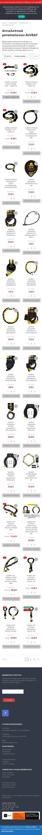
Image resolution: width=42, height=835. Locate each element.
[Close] (40, 1)
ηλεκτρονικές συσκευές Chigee (13, 2)
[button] (7, 56)
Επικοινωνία (6, 751)
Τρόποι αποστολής (8, 775)
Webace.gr (7, 797)
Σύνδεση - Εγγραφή (8, 764)
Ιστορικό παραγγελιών (9, 759)
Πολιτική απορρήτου (8, 787)
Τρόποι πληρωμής (7, 772)
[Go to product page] (31, 116)
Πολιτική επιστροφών (9, 783)
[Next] (38, 659)
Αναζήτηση (5, 761)
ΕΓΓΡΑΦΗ (8, 700)
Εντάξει (21, 16)
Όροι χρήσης (6, 777)
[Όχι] (39, 12)
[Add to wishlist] (16, 66)
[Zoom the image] (21, 813)
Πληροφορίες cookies (9, 785)
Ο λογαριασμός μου (8, 753)
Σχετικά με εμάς (7, 749)
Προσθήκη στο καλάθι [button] (31, 101)
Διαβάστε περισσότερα (12, 97)
